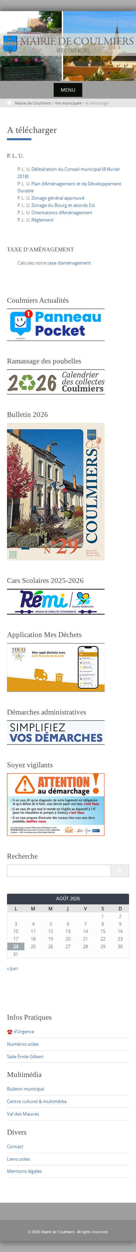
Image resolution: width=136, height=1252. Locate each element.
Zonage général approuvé (57, 198)
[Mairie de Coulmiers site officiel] (68, 44)
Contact (15, 1146)
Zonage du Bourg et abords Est (63, 205)
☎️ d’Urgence (20, 1031)
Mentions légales (24, 1171)
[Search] (120, 871)
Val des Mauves (23, 1114)
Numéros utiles (23, 1044)
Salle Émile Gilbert (25, 1056)
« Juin (12, 968)
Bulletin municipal (25, 1089)
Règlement (42, 220)
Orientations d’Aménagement (61, 212)
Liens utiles (18, 1159)
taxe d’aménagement (69, 263)
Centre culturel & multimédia (37, 1101)
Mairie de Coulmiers (33, 103)
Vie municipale (68, 103)
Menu (68, 89)
